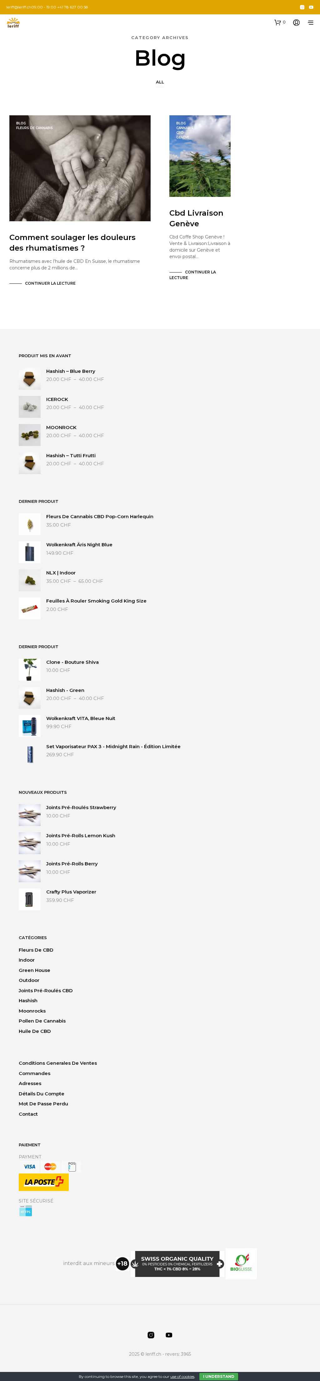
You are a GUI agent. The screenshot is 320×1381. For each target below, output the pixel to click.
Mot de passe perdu (43, 1104)
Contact (28, 1114)
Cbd (180, 133)
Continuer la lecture (50, 283)
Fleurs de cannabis (34, 128)
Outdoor (29, 980)
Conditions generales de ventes (58, 1063)
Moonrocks (32, 1011)
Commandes (34, 1073)
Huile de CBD (35, 1031)
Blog (21, 123)
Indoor (27, 960)
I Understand (218, 1376)
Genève (182, 137)
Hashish (28, 1000)
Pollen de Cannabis (42, 1021)
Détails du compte (41, 1094)
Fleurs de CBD (36, 950)
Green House (34, 970)
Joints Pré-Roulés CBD (46, 990)
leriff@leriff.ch (18, 7)
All (160, 81)
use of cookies (182, 1376)
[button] (280, 22)
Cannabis (184, 128)
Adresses (30, 1083)
